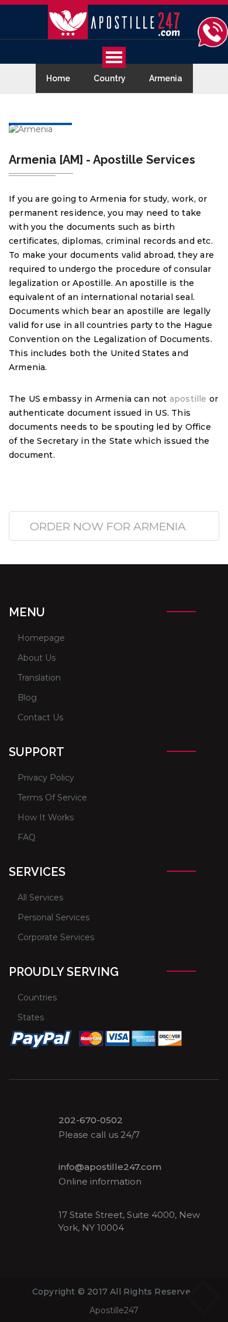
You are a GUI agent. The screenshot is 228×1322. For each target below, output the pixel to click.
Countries (37, 997)
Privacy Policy (46, 777)
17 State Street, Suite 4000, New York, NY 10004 (129, 1221)
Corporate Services (56, 937)
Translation (39, 677)
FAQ (27, 837)
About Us (37, 658)
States (31, 1017)
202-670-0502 (90, 1120)
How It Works (46, 817)
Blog (27, 697)
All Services (40, 897)
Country (110, 78)
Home (58, 78)
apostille (188, 399)
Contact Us (40, 717)
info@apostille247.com (109, 1167)
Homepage (41, 638)
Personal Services (53, 917)
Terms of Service (52, 797)
